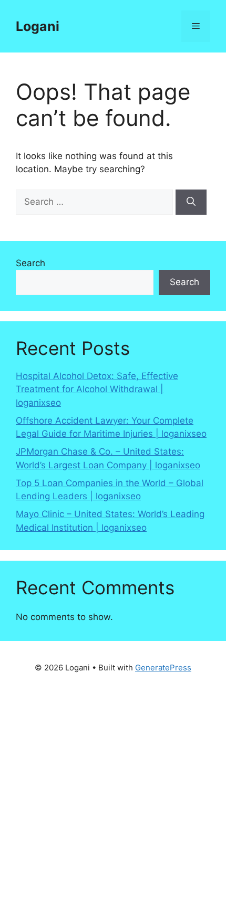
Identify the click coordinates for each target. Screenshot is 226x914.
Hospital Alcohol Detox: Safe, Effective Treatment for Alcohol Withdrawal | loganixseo (97, 389)
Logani (37, 26)
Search (30, 263)
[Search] (191, 202)
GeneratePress (163, 668)
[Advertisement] (113, 797)
